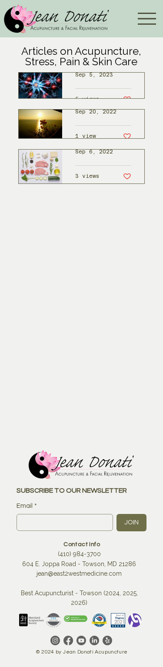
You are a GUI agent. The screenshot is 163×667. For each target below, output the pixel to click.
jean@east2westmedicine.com (79, 573)
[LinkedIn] (94, 640)
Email (27, 506)
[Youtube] (81, 640)
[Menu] (147, 19)
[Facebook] (68, 640)
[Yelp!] (107, 640)
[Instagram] (55, 640)
